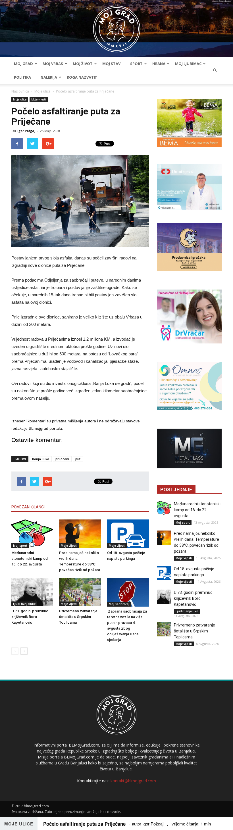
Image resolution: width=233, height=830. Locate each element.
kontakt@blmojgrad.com (133, 780)
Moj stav (111, 63)
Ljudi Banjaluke (24, 604)
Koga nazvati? (82, 77)
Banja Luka (40, 459)
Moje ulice (42, 91)
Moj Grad (23, 63)
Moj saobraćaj (119, 604)
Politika (22, 77)
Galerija (49, 77)
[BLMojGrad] (116, 26)
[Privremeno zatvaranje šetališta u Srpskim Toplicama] (80, 592)
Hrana (158, 63)
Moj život (83, 63)
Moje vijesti (38, 99)
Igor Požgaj (26, 131)
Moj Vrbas (53, 63)
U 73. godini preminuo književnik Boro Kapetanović (29, 616)
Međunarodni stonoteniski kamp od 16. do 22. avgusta (29, 558)
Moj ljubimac (188, 63)
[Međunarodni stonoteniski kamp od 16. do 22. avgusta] (32, 533)
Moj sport (20, 546)
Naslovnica (20, 91)
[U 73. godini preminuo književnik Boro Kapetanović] (32, 592)
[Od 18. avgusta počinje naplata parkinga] (128, 533)
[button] (215, 70)
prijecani (62, 459)
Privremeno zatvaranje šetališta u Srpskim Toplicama (78, 616)
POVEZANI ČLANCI (28, 507)
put (77, 459)
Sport (136, 63)
